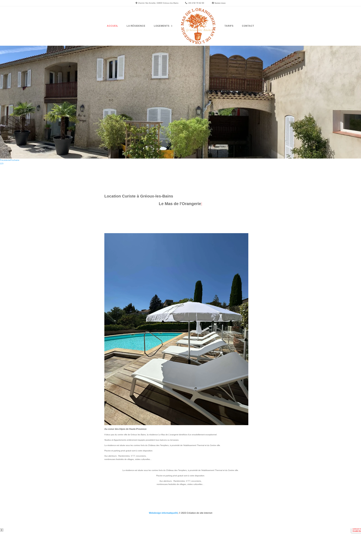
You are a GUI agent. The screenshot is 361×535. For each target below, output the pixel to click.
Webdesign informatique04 (163, 513)
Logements (162, 26)
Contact (248, 26)
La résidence (136, 26)
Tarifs (229, 26)
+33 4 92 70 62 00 (196, 3)
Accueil (112, 26)
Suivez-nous (219, 3)
